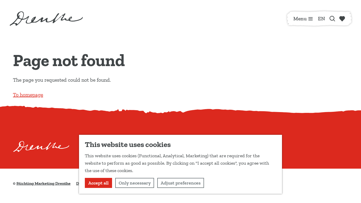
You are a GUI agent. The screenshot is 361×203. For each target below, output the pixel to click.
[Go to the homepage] (46, 18)
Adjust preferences (181, 183)
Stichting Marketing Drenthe (43, 183)
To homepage (28, 94)
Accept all (98, 183)
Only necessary (135, 183)
